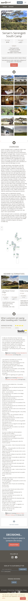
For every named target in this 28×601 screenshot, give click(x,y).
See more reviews (14, 521)
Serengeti (11, 6)
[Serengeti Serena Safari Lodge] (15, 248)
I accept (23, 598)
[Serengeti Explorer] (7, 249)
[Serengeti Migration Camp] (17, 241)
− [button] (2, 229)
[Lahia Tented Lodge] (10, 246)
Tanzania (5, 6)
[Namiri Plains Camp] (19, 248)
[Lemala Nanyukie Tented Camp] (17, 248)
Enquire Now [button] (14, 545)
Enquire (20, 2)
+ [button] (2, 227)
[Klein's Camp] (20, 239)
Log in (14, 582)
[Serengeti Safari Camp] (13, 245)
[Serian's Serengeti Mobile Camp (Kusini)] (14, 255)
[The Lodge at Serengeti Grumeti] (7, 244)
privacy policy (7, 571)
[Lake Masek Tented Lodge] (18, 255)
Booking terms (18, 590)
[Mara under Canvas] (19, 240)
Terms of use (11, 590)
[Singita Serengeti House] (8, 242)
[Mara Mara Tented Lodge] (15, 237)
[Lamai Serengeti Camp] (12, 245)
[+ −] (14, 247)
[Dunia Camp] (14, 250)
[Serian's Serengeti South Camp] (17, 260)
